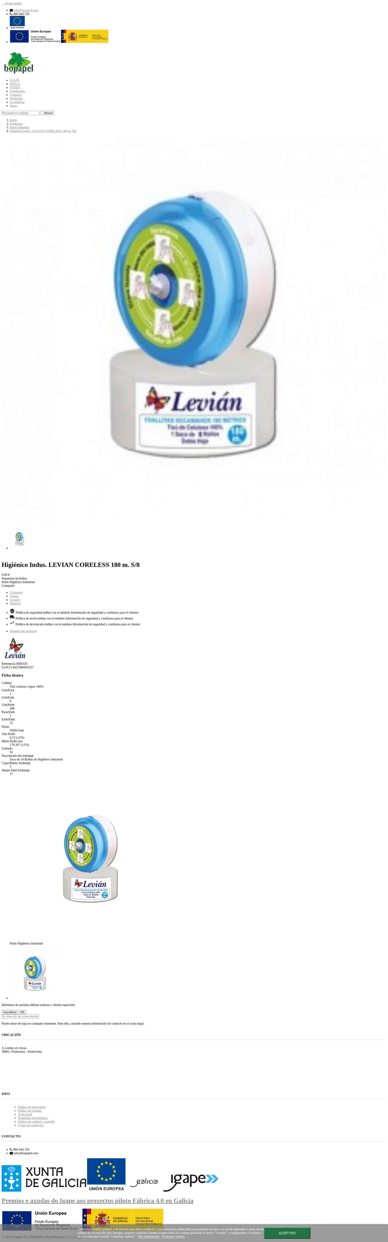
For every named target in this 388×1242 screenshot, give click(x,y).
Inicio (13, 105)
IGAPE (14, 80)
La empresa (17, 102)
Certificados (17, 91)
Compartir (16, 592)
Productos (16, 98)
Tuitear (14, 596)
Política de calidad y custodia (36, 1121)
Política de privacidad (31, 1107)
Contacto (15, 94)
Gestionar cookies (173, 1236)
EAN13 (7, 667)
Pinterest (15, 603)
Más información (149, 1236)
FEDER (15, 87)
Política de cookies (30, 1110)
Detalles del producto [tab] (23, 631)
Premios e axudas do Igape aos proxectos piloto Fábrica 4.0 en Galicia (97, 1200)
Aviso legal (25, 1114)
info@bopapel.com (26, 10)
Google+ (15, 599)
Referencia (9, 663)
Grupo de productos (30, 1125)
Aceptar (287, 1233)
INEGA (15, 84)
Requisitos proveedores (32, 1118)
